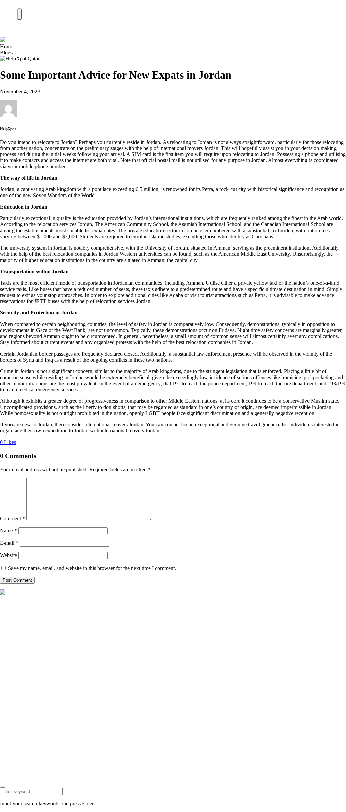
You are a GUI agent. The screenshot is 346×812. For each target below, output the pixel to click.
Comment (12, 518)
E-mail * (9, 543)
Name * (8, 530)
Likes (8, 442)
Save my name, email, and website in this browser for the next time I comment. (92, 568)
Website (8, 555)
